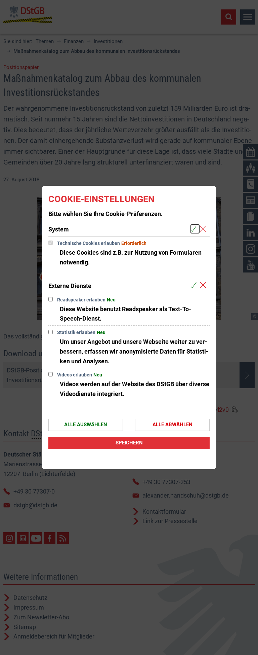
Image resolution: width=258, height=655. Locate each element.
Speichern (129, 443)
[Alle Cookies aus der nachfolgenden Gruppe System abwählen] (204, 229)
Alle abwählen (172, 425)
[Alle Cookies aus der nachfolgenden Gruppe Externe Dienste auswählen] (195, 285)
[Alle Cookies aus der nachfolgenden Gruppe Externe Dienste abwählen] (204, 285)
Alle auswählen (85, 425)
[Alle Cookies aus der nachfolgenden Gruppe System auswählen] (195, 229)
